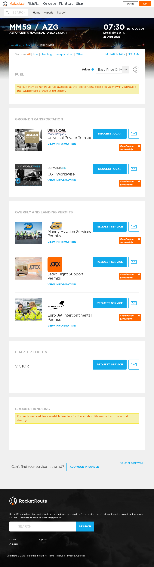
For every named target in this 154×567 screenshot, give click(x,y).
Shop (79, 3)
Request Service (110, 226)
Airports (48, 12)
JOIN (145, 3)
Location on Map (20, 45)
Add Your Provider (84, 467)
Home (36, 12)
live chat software (131, 463)
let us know (111, 86)
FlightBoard (66, 3)
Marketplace (17, 3)
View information (62, 144)
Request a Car (109, 133)
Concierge (49, 3)
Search (85, 526)
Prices (86, 69)
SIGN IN (130, 3)
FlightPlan (34, 3)
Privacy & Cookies (75, 555)
